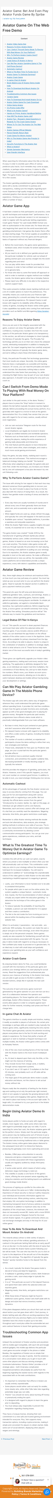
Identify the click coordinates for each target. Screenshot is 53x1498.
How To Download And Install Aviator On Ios (24, 100)
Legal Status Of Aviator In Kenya (20, 61)
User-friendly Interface (16, 152)
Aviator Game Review (15, 58)
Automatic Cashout (14, 69)
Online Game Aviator (15, 105)
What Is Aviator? (13, 147)
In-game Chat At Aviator (16, 80)
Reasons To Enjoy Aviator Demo (19, 47)
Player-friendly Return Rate (17, 133)
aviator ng (8, 19)
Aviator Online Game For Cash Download (23, 102)
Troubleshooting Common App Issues (21, 94)
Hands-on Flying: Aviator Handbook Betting (24, 113)
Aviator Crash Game (15, 77)
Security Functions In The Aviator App (22, 144)
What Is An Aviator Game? (17, 111)
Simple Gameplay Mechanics (18, 149)
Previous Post (7, 1439)
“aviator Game (12, 97)
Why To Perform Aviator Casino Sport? (22, 55)
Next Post (47, 1439)
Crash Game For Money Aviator (19, 136)
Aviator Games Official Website (19, 130)
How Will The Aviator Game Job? (20, 116)
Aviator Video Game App (16, 44)
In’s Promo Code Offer (15, 108)
